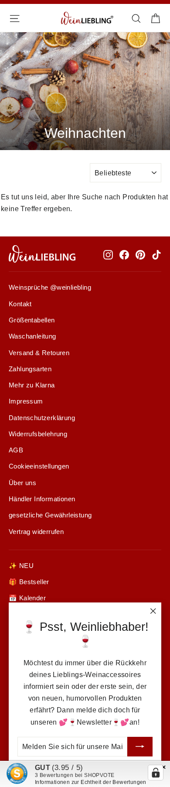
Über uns (22, 482)
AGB (16, 450)
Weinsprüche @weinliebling (50, 287)
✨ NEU (21, 565)
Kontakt (20, 304)
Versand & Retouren (39, 352)
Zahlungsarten (30, 369)
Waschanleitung (32, 336)
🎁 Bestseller (29, 581)
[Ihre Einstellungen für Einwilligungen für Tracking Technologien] (155, 772)
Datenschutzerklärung (42, 417)
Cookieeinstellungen (39, 466)
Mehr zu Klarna (32, 385)
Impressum (26, 401)
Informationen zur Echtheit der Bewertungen (90, 782)
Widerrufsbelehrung (38, 434)
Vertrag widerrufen (36, 531)
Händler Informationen (42, 499)
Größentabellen (32, 320)
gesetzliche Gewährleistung (50, 515)
